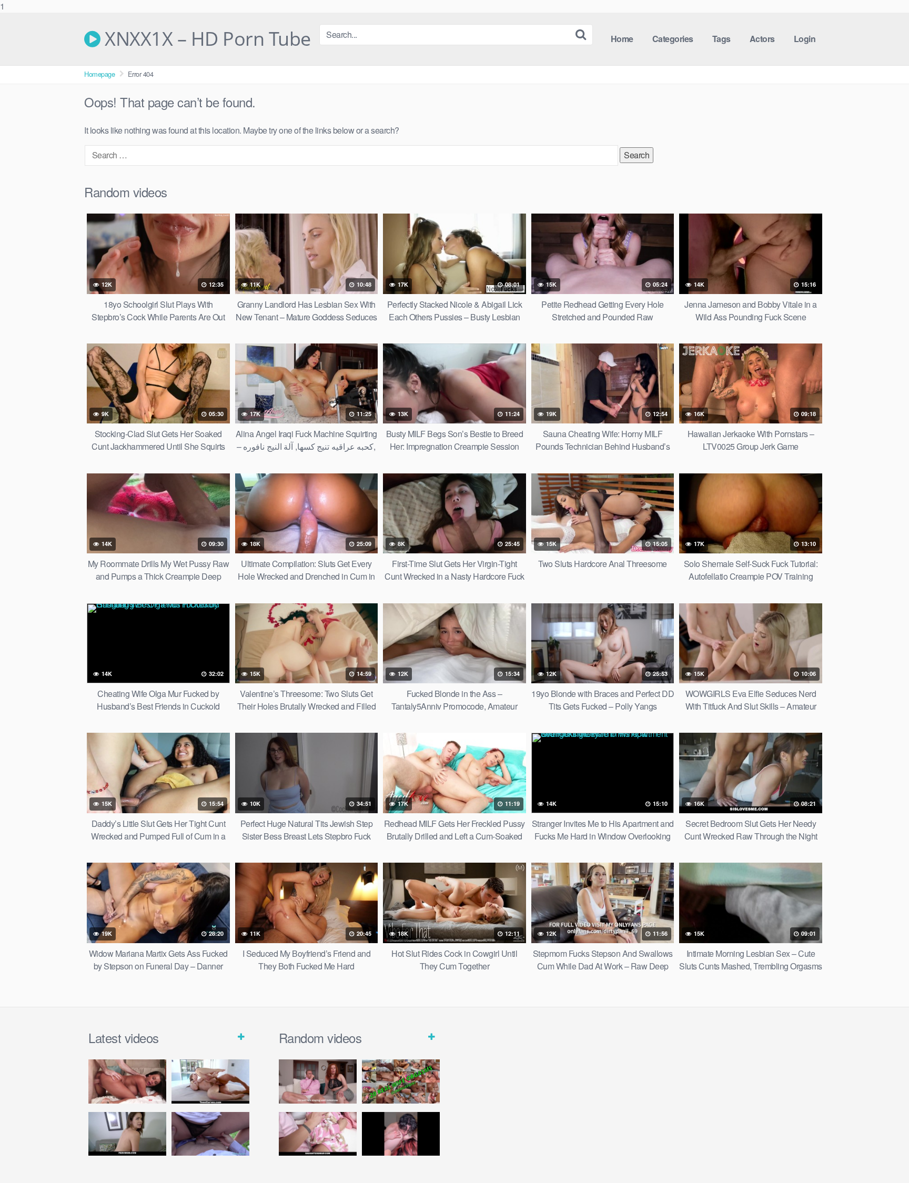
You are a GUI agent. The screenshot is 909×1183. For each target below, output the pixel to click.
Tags (721, 39)
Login (805, 39)
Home (622, 39)
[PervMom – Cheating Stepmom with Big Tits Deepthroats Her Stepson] (127, 1134)
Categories (672, 39)
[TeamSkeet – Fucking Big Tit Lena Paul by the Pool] (210, 1081)
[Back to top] (880, 1153)
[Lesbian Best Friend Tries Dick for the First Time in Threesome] (401, 1134)
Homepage (99, 74)
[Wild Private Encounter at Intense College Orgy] (318, 1134)
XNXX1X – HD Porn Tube (205, 38)
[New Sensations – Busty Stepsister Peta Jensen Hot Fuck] (127, 1081)
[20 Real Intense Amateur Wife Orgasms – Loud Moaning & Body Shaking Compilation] (401, 1081)
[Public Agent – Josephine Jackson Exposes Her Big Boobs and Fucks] (210, 1134)
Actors (762, 39)
